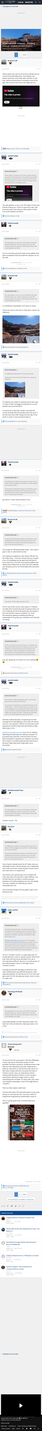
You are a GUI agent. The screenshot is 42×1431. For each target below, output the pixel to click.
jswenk (8, 1246)
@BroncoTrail (17, 732)
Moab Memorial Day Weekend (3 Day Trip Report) (23, 1230)
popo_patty (13, 910)
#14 (39, 1000)
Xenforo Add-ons (11, 1420)
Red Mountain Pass (15, 790)
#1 (40, 69)
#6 (40, 470)
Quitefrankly (13, 156)
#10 (39, 688)
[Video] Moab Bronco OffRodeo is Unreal (22, 1255)
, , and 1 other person (19, 511)
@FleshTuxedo (7, 732)
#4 (40, 284)
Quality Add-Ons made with (10, 1418)
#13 (39, 918)
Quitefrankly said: (11, 238)
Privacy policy (6, 1428)
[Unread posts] (36, 2)
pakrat (8, 1271)
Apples (8, 1220)
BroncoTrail (7, 49)
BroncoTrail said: (10, 171)
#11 (40, 799)
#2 (40, 164)
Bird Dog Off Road (15, 992)
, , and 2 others (19, 903)
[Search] (40, 2)
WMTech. (25, 1418)
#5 (40, 363)
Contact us (12, 1426)
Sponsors (4, 1426)
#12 (39, 835)
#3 (40, 231)
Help (13, 1428)
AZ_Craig (9, 1233)
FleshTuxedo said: (11, 597)
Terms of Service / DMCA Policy (26, 1426)
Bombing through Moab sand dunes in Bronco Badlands (21, 1243)
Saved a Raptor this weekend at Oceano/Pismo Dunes (19, 1268)
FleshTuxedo (13, 223)
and (12, 216)
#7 (40, 528)
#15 (39, 1055)
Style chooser (5, 1423)
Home (18, 1428)
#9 (40, 634)
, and (16, 1186)
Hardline (8, 1257)
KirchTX (11, 827)
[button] (2, 2)
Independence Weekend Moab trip (20, 1217)
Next (24, 55)
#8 (40, 590)
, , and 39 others (17, 149)
